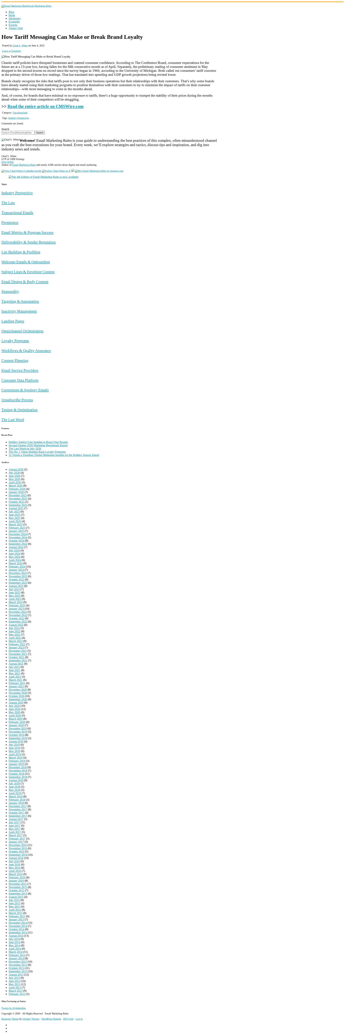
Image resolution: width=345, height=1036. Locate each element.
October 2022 (16, 618)
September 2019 (18, 738)
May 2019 (14, 751)
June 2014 (14, 942)
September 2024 (18, 543)
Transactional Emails (17, 212)
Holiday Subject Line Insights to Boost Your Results (38, 442)
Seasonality (10, 291)
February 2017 (17, 838)
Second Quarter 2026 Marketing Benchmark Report (38, 445)
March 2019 (15, 757)
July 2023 (14, 589)
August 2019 (16, 741)
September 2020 (18, 699)
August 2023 (16, 586)
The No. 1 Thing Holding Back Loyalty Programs (37, 451)
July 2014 (14, 938)
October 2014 (16, 929)
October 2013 (16, 968)
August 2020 (16, 702)
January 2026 (16, 492)
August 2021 (16, 663)
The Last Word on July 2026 (25, 448)
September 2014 (18, 932)
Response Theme (10, 1019)
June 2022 (14, 631)
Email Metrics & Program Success (27, 232)
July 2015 (14, 900)
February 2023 (17, 605)
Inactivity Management (19, 311)
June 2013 (14, 981)
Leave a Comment (11, 51)
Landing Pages (12, 321)
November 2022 (18, 615)
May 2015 (14, 906)
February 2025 (17, 527)
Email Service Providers (19, 370)
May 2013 (14, 984)
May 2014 (14, 945)
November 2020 (18, 692)
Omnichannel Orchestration (22, 331)
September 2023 (18, 582)
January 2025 (16, 530)
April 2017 (15, 832)
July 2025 (14, 511)
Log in (79, 1019)
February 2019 (17, 760)
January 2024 (16, 569)
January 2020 (16, 725)
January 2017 (16, 841)
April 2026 (15, 482)
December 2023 (18, 573)
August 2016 (16, 858)
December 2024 (18, 534)
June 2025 (14, 514)
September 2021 (18, 660)
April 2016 (15, 870)
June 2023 (14, 592)
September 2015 (18, 893)
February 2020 (17, 722)
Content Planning (14, 360)
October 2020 (16, 696)
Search (5, 129)
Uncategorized (20, 112)
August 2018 (16, 780)
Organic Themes (30, 1019)
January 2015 (16, 919)
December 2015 (18, 883)
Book (12, 15)
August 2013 (16, 974)
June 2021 (14, 670)
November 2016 (18, 848)
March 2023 (15, 602)
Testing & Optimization (19, 410)
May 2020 (14, 712)
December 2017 (18, 806)
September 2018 (18, 777)
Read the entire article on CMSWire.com (46, 106)
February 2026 (17, 488)
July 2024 (14, 550)
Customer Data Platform (19, 380)
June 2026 (14, 475)
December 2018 (18, 767)
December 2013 (18, 961)
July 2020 (14, 705)
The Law (8, 203)
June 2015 (14, 903)
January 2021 (16, 686)
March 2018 (15, 796)
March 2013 (15, 990)
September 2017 (18, 815)
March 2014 (15, 951)
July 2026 (14, 472)
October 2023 (16, 579)
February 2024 (17, 566)
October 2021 (16, 657)
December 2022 (18, 611)
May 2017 (14, 828)
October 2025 (16, 501)
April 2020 (15, 715)
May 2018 (14, 790)
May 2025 (14, 518)
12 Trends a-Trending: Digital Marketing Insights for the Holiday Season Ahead (54, 455)
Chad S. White (20, 45)
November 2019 (18, 731)
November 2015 (18, 887)
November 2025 (18, 498)
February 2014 (17, 955)
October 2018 (16, 773)
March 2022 (15, 641)
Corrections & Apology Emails (25, 390)
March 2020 (15, 718)
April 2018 (15, 793)
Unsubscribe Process (17, 400)
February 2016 (17, 877)
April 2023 (15, 598)
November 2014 (18, 926)
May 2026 (14, 479)
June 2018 (14, 786)
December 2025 (18, 495)
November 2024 (18, 537)
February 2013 (17, 994)
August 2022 (16, 624)
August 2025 (16, 508)
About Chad (16, 28)
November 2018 (18, 770)
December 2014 (18, 922)
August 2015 (16, 896)
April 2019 (15, 754)
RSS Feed (68, 1019)
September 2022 (18, 621)
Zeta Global (7, 162)
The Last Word (12, 420)
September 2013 (18, 971)
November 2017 (18, 809)
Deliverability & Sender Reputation (28, 242)
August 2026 (16, 469)
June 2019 (14, 747)
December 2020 (18, 689)
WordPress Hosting (51, 1019)
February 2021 (17, 683)
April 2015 (15, 909)
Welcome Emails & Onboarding (25, 262)
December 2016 (18, 845)
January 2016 (16, 880)
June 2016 (14, 864)
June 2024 (14, 553)
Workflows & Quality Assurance (26, 350)
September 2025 (18, 505)
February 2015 (17, 916)
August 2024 (16, 547)
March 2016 (15, 874)
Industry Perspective (18, 118)
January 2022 (16, 647)
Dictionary (15, 18)
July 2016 (14, 861)
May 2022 (14, 634)
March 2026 (15, 485)
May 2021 (14, 673)
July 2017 (14, 822)
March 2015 (15, 913)
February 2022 (17, 644)
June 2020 (14, 709)
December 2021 (18, 650)
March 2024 (15, 563)
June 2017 (14, 825)
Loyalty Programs (15, 341)
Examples (14, 21)
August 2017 (16, 819)
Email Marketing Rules (39, 6)
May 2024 (14, 556)
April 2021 (15, 676)
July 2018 (14, 783)
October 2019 (16, 734)
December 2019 (18, 728)
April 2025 (15, 521)
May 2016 (14, 867)
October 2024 (16, 540)
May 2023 (14, 595)
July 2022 (14, 628)
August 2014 (16, 935)
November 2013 (18, 964)
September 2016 (18, 854)
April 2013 (15, 987)
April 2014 (15, 948)
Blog (11, 11)
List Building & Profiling (20, 252)
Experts (13, 24)
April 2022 (15, 637)
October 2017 (16, 812)
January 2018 (16, 802)
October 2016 (16, 851)
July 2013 (14, 977)
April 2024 (15, 560)
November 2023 (18, 576)
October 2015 (16, 890)
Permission (9, 222)
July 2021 (14, 666)
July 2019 (14, 744)
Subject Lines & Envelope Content (28, 272)
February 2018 (17, 799)
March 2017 (15, 835)
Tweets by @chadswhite (13, 1008)
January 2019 (16, 764)
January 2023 (16, 608)
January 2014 (16, 958)
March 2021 (15, 679)
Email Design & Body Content (24, 282)
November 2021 (18, 654)
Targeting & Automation (20, 301)
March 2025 (15, 524)
